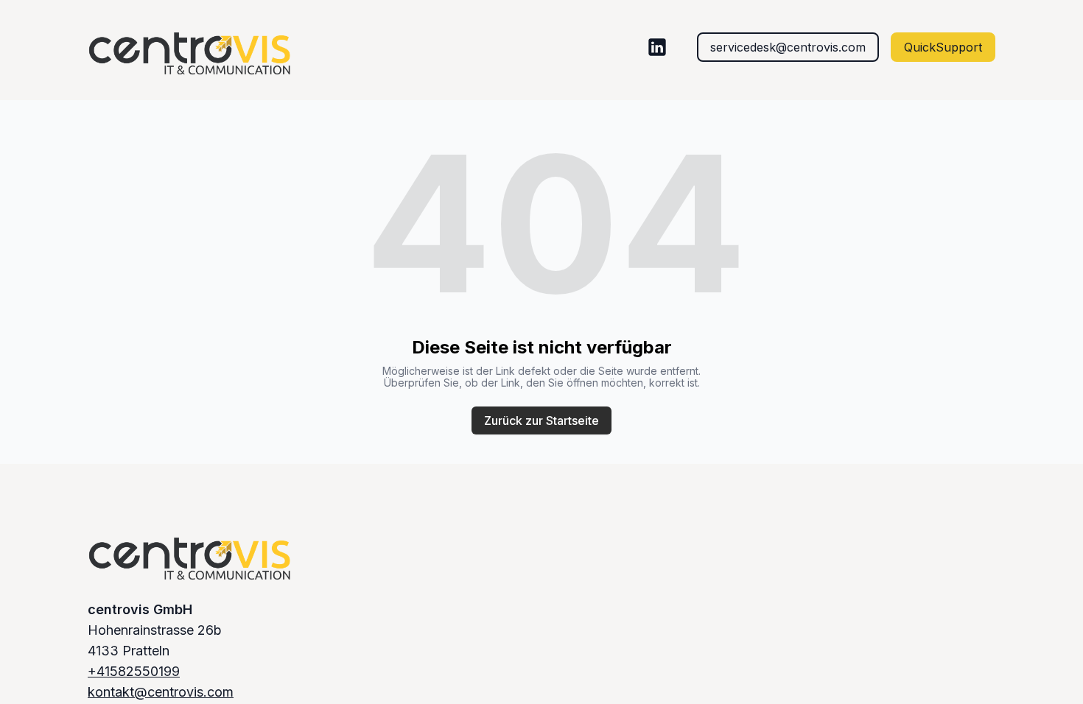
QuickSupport (943, 47)
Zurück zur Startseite (541, 420)
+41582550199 (134, 671)
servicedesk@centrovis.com (788, 47)
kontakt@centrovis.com (161, 692)
